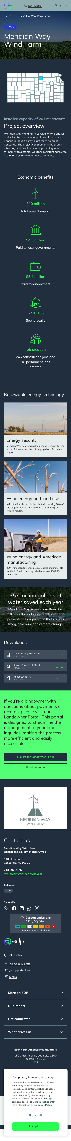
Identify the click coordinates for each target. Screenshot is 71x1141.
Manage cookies (41, 1101)
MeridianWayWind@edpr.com (23, 873)
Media (13, 976)
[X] (37, 908)
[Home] (8, 16)
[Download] (57, 655)
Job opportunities (19, 970)
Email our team (35, 767)
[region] (36, 1102)
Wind (8, 890)
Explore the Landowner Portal (35, 756)
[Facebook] (14, 908)
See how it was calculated (36, 930)
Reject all (35, 1115)
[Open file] (62, 655)
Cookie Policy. (45, 1105)
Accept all (35, 1126)
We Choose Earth (20, 963)
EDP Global (35, 5)
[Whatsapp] (29, 908)
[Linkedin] (22, 908)
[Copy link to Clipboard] (6, 908)
